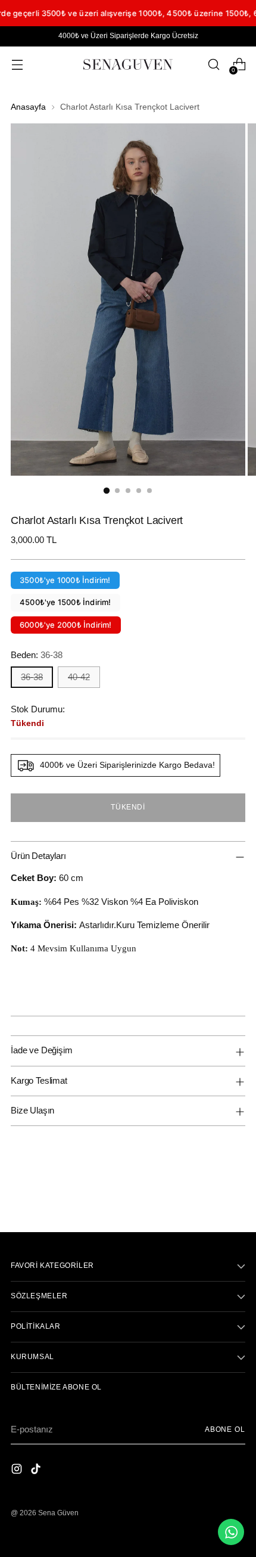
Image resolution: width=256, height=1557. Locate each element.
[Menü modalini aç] (17, 64)
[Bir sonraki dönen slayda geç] (235, 1191)
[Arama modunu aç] (213, 64)
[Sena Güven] (128, 64)
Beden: (37, 655)
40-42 (79, 677)
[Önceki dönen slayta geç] (208, 1191)
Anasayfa (28, 107)
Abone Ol (225, 1429)
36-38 (32, 677)
